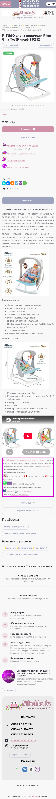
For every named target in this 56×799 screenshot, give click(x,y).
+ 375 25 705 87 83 (30, 6)
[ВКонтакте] (8, 183)
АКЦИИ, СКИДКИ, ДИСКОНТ (18, 167)
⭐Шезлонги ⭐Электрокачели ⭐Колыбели (29, 25)
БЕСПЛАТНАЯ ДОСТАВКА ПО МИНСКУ (23, 146)
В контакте (10, 491)
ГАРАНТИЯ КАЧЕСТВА (16, 161)
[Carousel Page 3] (17, 105)
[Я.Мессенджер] (4, 183)
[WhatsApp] (25, 183)
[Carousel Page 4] (19, 105)
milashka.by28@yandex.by (23, 740)
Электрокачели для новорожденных (17, 28)
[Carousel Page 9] (31, 105)
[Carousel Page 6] (24, 105)
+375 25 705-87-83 (22, 734)
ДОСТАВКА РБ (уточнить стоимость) (21, 154)
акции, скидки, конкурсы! (20, 494)
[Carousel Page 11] (36, 105)
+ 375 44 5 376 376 (30, 3)
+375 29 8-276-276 (22, 724)
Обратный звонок (20, 755)
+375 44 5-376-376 (22, 729)
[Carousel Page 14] (43, 105)
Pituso (5, 114)
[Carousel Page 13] (40, 105)
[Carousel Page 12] (38, 105)
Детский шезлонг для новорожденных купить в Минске (24, 460)
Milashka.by (47, 466)
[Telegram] (16, 183)
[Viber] (20, 183)
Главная (5, 25)
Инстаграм (27, 491)
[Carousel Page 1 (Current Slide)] (12, 105)
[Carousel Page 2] (15, 105)
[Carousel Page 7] (26, 105)
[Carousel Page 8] (29, 105)
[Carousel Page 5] (22, 105)
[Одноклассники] (12, 183)
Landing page (33, 796)
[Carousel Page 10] (33, 105)
